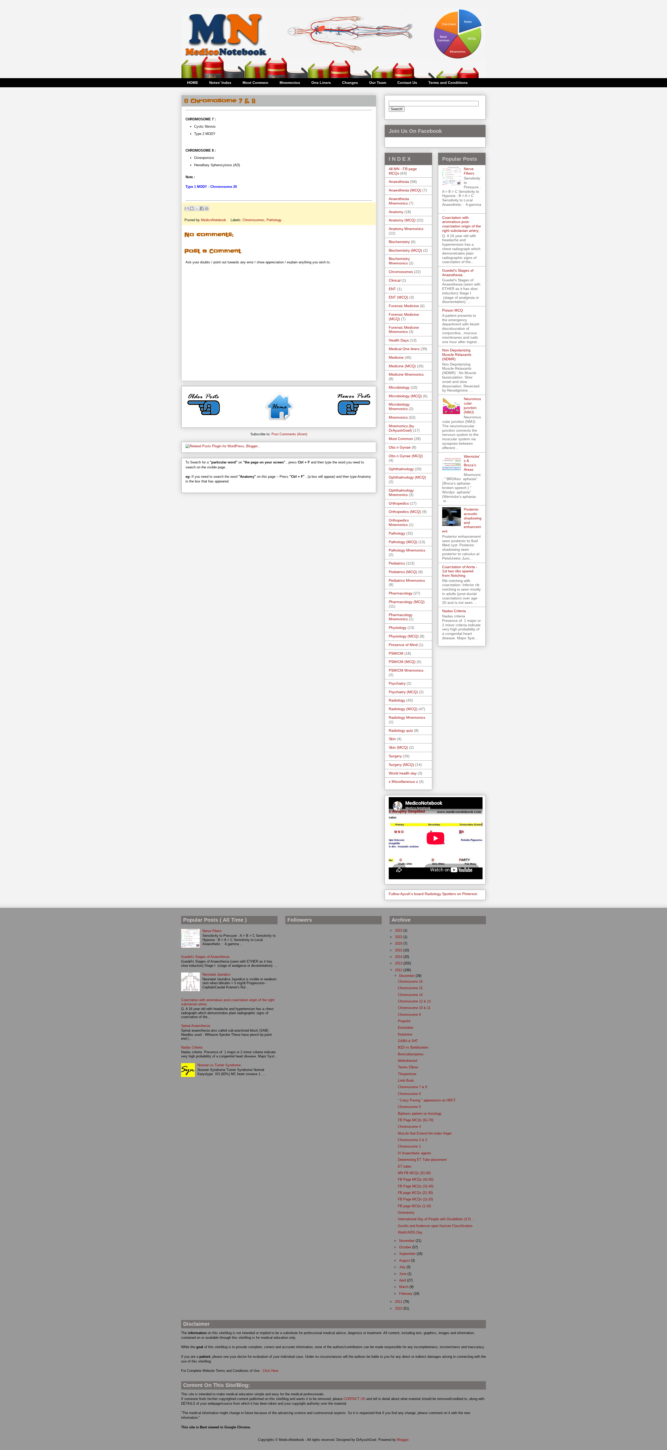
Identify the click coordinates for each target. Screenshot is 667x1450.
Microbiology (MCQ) (405, 396)
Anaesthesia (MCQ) (405, 190)
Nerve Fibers (469, 171)
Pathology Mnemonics (407, 550)
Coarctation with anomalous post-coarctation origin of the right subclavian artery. (461, 224)
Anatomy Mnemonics (406, 229)
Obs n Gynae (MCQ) (406, 456)
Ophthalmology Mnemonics (401, 492)
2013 (399, 963)
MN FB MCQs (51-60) (414, 1173)
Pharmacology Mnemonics (400, 617)
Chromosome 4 (409, 1127)
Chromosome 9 (409, 1015)
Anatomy (396, 212)
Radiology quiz (401, 730)
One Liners (321, 82)
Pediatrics (397, 563)
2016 (399, 943)
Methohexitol (407, 1061)
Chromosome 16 (410, 981)
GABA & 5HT (408, 1041)
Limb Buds (406, 1080)
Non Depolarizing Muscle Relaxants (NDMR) (456, 354)
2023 (399, 930)
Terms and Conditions (448, 82)
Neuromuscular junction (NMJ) (472, 405)
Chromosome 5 (409, 1107)
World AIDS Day (410, 1232)
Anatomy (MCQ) (402, 220)
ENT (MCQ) (398, 297)
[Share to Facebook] (201, 208)
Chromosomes (253, 220)
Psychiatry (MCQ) (403, 692)
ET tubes (405, 1166)
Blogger (402, 1440)
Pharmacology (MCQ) (407, 602)
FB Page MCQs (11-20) (415, 1199)
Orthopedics (399, 503)
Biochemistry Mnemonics (399, 261)
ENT (392, 289)
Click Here (270, 1371)
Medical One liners (404, 349)
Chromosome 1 (409, 1146)
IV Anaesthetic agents (414, 1153)
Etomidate (405, 1028)
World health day (403, 773)
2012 (399, 970)
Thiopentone (407, 1074)
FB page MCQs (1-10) (414, 1206)
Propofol (404, 1021)
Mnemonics (290, 82)
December (407, 976)
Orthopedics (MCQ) (405, 512)
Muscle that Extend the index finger (425, 1133)
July (402, 1267)
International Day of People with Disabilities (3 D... (436, 1219)
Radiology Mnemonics (407, 717)
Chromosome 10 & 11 (414, 1008)
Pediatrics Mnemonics (407, 580)
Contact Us (407, 82)
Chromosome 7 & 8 (412, 1087)
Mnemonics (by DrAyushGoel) (401, 428)
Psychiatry (397, 683)
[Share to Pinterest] (206, 208)
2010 (399, 1308)
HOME (192, 82)
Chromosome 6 (409, 1094)
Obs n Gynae (400, 447)
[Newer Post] (354, 417)
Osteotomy (406, 1212)
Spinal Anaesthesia (195, 1026)
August (405, 1260)
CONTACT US (354, 1399)
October (405, 1247)
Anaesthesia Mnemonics (399, 201)
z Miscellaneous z (403, 781)
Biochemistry (399, 242)
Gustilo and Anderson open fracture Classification (435, 1226)
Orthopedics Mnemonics (399, 522)
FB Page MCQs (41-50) (415, 1179)
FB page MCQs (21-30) (415, 1193)
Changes (350, 82)
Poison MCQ (452, 310)
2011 (399, 1302)
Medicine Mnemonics (406, 374)
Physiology (397, 627)
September (408, 1254)
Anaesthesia (399, 181)
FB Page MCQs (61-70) (415, 1120)
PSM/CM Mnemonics (406, 670)
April (403, 1280)
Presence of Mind (403, 645)
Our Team (377, 82)
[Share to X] (196, 208)
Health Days (399, 340)
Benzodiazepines (411, 1054)
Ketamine (405, 1034)
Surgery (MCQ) (401, 765)
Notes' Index (220, 82)
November (407, 1241)
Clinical (394, 280)
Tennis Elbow (408, 1067)
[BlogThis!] (191, 208)
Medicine (396, 357)
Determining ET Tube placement (422, 1160)
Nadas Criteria (454, 611)
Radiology (397, 700)
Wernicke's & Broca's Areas (472, 463)
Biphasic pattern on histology (420, 1114)
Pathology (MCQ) (403, 542)
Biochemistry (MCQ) (405, 250)
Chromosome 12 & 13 (414, 1001)
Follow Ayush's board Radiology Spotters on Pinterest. (433, 894)
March (404, 1287)
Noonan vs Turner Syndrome (219, 1065)
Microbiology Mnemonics (399, 406)
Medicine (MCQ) (402, 366)
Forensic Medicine (404, 306)
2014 (399, 957)
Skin (392, 739)
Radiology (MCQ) (403, 709)
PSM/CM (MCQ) (402, 662)
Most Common (255, 82)
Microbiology (399, 387)
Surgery (395, 756)
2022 (399, 937)
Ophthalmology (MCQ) (407, 477)
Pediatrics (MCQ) (403, 572)
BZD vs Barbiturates (413, 1047)
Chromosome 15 (410, 988)
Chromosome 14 (410, 995)
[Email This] (186, 208)
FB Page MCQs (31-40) (415, 1186)
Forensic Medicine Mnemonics (404, 329)
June (403, 1274)
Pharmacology (400, 593)
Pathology (274, 220)
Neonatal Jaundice (216, 974)
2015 (399, 950)
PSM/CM (396, 653)
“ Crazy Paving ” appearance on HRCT (427, 1100)
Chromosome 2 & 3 (412, 1140)
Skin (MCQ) (398, 747)
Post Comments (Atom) (289, 434)
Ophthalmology (401, 469)
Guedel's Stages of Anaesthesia (457, 272)
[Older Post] (204, 417)
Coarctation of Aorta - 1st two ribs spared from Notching (459, 571)
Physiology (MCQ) (404, 636)
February (406, 1294)
